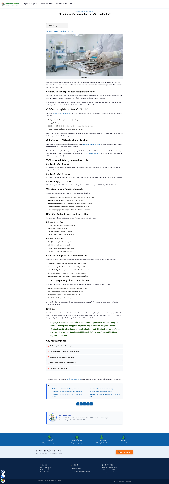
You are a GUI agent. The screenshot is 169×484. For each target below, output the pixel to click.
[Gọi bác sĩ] (3, 472)
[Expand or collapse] (66, 25)
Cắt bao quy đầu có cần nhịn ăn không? (101, 389)
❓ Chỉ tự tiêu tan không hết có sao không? (61, 357)
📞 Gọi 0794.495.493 (124, 452)
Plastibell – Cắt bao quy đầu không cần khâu (65, 389)
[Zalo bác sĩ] (3, 476)
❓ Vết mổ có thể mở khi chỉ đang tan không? (62, 362)
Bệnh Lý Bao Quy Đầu (31, 4)
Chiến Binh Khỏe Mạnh (74, 379)
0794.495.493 (76, 468)
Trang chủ (49, 31)
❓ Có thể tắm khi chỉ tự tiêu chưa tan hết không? (63, 351)
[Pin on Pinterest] (88, 403)
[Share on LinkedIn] (91, 403)
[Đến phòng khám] (3, 481)
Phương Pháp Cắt (47, 4)
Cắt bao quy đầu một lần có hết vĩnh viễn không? (67, 391)
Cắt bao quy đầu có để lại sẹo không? (100, 391)
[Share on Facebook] (77, 403)
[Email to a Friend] (84, 403)
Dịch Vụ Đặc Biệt (61, 4)
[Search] (22, 4)
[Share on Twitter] (81, 403)
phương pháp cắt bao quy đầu (61, 113)
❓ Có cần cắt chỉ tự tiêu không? (58, 368)
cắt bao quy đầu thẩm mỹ (90, 153)
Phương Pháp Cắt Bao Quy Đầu (84, 11)
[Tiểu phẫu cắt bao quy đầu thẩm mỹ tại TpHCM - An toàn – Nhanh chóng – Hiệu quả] (10, 4)
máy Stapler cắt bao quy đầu (91, 144)
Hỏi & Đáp (73, 4)
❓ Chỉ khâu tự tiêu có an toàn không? (59, 346)
